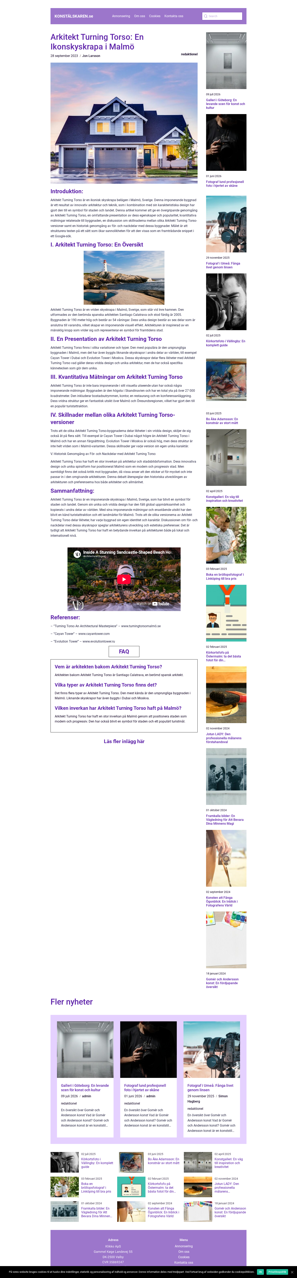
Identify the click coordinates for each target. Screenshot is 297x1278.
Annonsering (121, 16)
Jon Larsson (91, 56)
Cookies (154, 16)
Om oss (139, 16)
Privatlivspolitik (277, 1272)
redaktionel (189, 54)
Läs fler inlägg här (124, 741)
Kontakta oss (173, 16)
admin (86, 1096)
